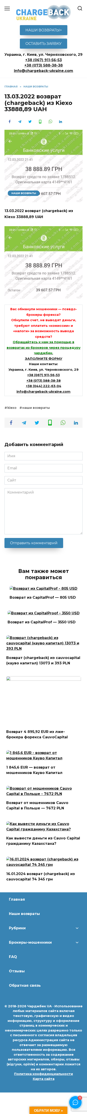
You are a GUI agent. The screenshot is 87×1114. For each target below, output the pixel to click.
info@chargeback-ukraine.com (43, 71)
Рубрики (17, 928)
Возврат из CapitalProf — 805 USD (43, 597)
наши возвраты (36, 408)
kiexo (12, 408)
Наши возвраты (24, 914)
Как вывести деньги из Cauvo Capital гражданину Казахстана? (43, 841)
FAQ (13, 957)
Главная (17, 899)
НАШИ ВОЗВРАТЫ (23, 193)
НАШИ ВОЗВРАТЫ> (43, 30)
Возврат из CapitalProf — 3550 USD (42, 622)
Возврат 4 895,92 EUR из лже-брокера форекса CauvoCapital (37, 734)
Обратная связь (25, 985)
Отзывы (17, 971)
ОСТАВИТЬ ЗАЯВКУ (43, 43)
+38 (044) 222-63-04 (43, 386)
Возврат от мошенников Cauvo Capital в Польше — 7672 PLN (37, 805)
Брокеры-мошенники (30, 942)
